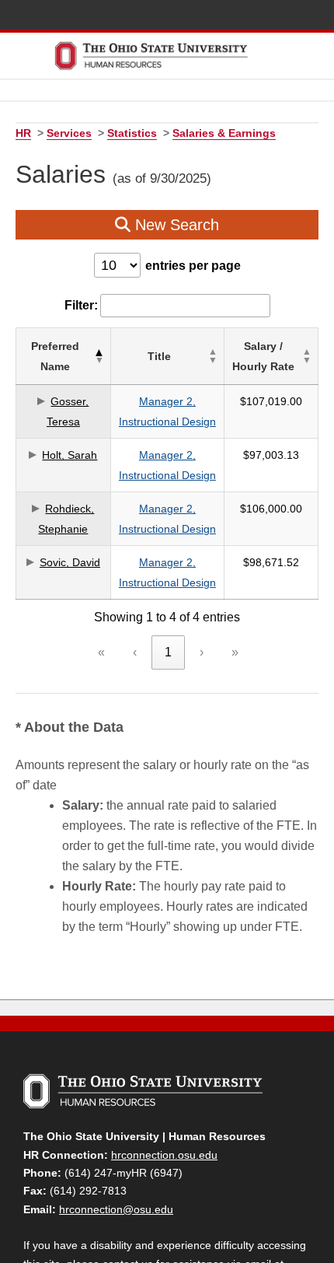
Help (205, 16)
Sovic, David (70, 562)
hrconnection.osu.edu (164, 1155)
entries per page (193, 265)
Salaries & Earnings (224, 133)
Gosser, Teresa (68, 411)
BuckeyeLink (229, 16)
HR (23, 133)
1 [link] (168, 652)
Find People (275, 16)
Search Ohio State (320, 16)
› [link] (202, 652)
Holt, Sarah (69, 455)
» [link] (234, 652)
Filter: (81, 305)
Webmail (297, 16)
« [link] (101, 652)
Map (251, 16)
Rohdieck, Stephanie (66, 518)
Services (69, 133)
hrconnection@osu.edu (116, 1209)
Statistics (132, 133)
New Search (174, 224)
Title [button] (159, 356)
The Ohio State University (39, 16)
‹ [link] (135, 652)
